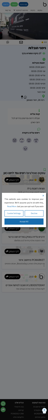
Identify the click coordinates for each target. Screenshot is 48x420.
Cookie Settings (14, 213)
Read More (12, 206)
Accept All (24, 221)
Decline (34, 213)
